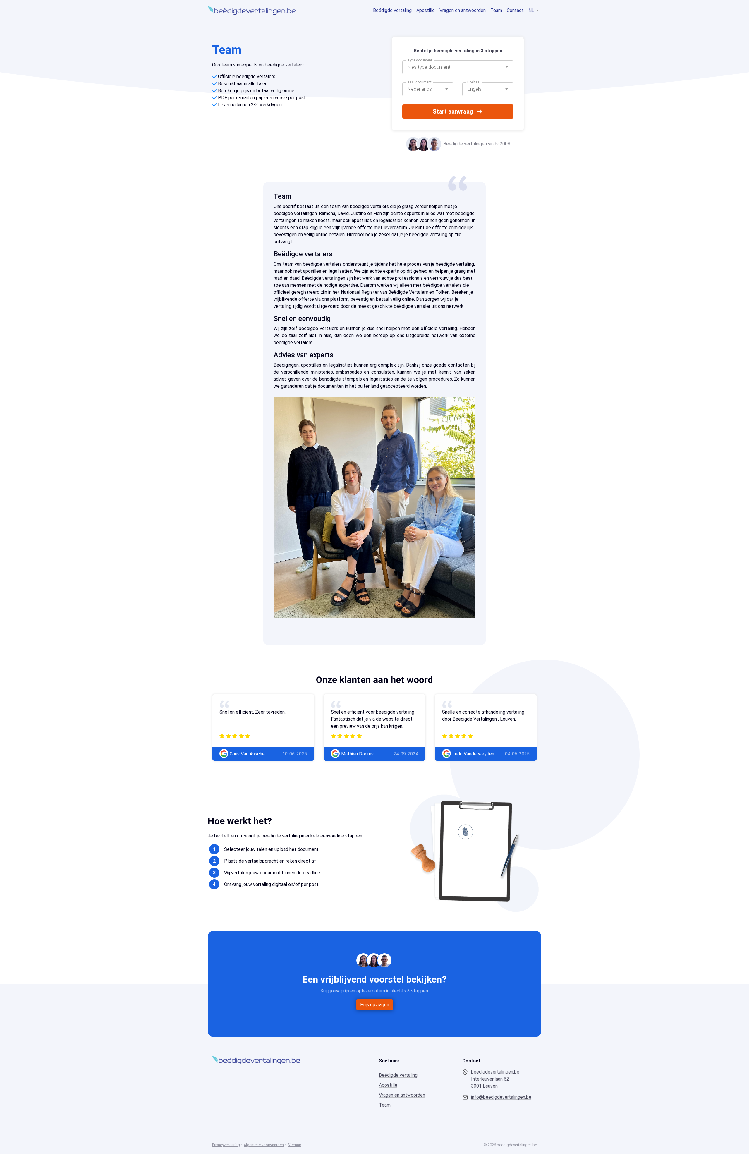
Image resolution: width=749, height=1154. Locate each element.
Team (496, 10)
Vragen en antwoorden (462, 10)
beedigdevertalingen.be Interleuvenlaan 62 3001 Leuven (495, 1079)
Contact (515, 10)
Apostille (425, 10)
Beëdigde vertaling (392, 10)
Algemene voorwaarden (264, 1145)
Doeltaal (473, 82)
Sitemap (294, 1145)
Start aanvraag (453, 111)
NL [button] (531, 10)
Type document (419, 60)
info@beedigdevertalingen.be (501, 1097)
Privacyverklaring (226, 1145)
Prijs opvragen (374, 1004)
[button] (457, 67)
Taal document (419, 82)
